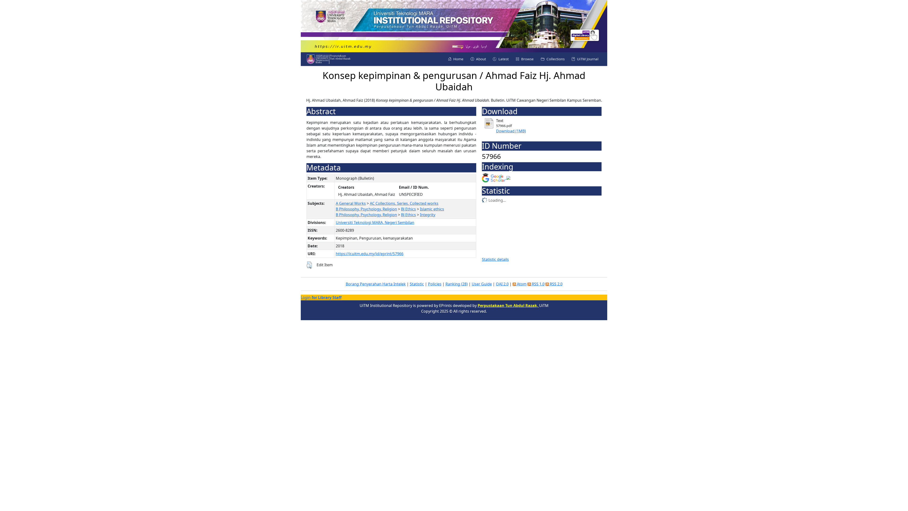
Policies (434, 284)
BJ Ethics (408, 209)
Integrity (427, 214)
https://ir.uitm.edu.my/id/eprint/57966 (369, 253)
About (480, 59)
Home (457, 59)
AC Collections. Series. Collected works (404, 203)
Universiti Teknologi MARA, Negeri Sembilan (375, 222)
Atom (521, 284)
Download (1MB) (511, 131)
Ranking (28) (456, 284)
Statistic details (495, 259)
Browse (527, 59)
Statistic (417, 284)
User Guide (482, 284)
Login (321, 297)
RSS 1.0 (538, 284)
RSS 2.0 (556, 284)
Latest (503, 59)
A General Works (351, 203)
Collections (555, 59)
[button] (309, 265)
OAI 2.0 (502, 284)
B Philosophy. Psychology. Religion (366, 209)
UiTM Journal (587, 59)
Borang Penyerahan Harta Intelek (376, 284)
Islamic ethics (432, 209)
